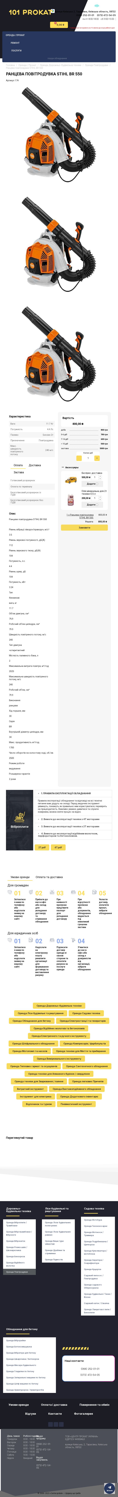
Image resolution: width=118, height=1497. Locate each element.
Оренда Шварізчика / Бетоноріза (22, 1359)
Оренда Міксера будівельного (21, 1365)
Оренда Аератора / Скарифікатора (93, 1261)
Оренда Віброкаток (15, 1241)
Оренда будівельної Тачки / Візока (98, 1295)
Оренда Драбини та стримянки (55, 1252)
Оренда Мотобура (93, 1220)
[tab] (73, 793)
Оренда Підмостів (54, 1259)
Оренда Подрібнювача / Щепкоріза (96, 1243)
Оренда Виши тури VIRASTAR (54, 1242)
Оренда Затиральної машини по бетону (25, 1377)
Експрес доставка (92, 472)
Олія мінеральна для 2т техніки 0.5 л (94, 492)
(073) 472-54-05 (106, 15)
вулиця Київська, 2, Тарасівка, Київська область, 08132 (86, 1446)
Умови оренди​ (20, 877)
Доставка (35, 465)
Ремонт (15, 43)
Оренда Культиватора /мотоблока (95, 1252)
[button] (84, 528)
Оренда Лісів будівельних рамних (58, 1233)
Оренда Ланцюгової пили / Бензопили (97, 1311)
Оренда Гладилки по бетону (20, 1371)
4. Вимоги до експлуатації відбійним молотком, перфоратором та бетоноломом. (68, 834)
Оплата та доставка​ (49, 877)
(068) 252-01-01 (85, 15)
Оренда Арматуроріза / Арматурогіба (25, 1390)
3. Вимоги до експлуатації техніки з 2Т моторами (70, 826)
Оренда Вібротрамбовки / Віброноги (19, 1233)
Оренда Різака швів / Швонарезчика (16, 1248)
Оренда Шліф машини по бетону (22, 1383)
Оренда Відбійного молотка (15, 1264)
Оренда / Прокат (15, 35)
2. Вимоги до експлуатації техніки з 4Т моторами (70, 819)
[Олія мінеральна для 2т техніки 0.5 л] (71, 499)
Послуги (16, 50)
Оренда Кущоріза (92, 1269)
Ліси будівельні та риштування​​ (57, 1210)
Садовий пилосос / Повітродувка (93, 1277)
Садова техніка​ (94, 1208)
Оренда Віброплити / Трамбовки (16, 1224)
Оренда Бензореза (15, 1256)
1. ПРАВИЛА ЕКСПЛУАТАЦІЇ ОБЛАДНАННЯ (66, 793)
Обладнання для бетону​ (22, 1329)
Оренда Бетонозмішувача (19, 1346)
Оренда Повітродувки (17, 1272)
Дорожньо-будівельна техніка (18, 1210)
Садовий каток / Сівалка (96, 1303)
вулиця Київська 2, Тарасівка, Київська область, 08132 (85, 11)
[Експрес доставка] (71, 479)
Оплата (18, 465)
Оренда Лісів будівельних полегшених (58, 1224)
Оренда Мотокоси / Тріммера (93, 1233)
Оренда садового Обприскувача (93, 1286)
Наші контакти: (74, 1360)
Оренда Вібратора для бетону (21, 1353)
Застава (19, 472)
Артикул (10, 80)
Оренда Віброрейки (16, 1340)
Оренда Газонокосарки (95, 1226)
